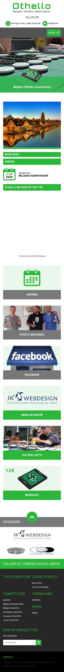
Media (35, 613)
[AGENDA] (32, 277)
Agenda (6, 600)
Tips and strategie (40, 587)
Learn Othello (45, 577)
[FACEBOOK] (32, 358)
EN (32, 17)
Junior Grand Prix (10, 620)
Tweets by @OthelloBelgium (32, 256)
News (36, 607)
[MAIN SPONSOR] (32, 398)
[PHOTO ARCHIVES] (32, 318)
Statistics (36, 600)
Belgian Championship (13, 604)
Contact (8, 657)
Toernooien (42, 594)
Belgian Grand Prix (11, 608)
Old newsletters (10, 636)
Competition (14, 594)
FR (37, 17)
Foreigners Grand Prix (12, 612)
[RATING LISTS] (32, 438)
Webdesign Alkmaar (24, 666)
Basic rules (37, 583)
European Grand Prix (12, 616)
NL (27, 17)
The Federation (16, 577)
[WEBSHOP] (32, 478)
